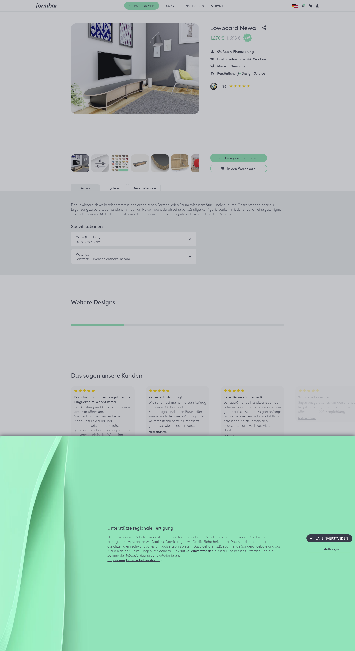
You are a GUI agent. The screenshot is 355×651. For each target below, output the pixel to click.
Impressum (116, 560)
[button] (329, 538)
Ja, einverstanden (200, 550)
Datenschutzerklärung (144, 560)
